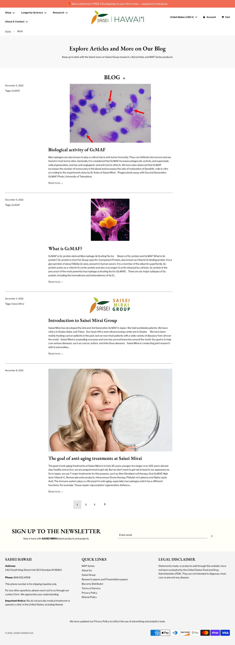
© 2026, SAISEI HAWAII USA (19, 633)
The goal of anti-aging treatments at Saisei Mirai (95, 458)
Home (8, 31)
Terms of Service (91, 588)
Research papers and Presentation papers (105, 579)
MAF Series (88, 565)
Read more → (55, 182)
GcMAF (16, 90)
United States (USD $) (182, 17)
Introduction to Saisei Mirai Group (82, 320)
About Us (87, 570)
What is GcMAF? (65, 248)
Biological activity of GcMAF (76, 149)
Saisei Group (88, 574)
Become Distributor (92, 583)
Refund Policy (89, 597)
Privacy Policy (89, 592)
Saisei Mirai (18, 303)
